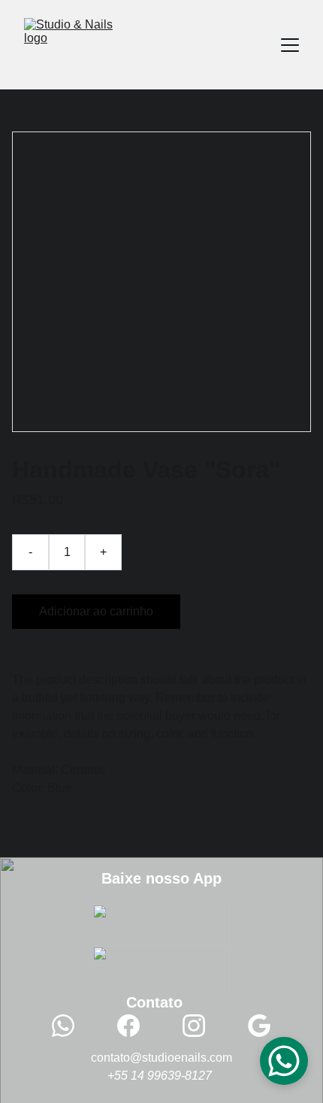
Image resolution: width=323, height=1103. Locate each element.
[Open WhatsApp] (284, 1061)
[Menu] (290, 45)
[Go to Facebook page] (136, 1025)
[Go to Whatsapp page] (70, 1025)
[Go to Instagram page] (201, 1025)
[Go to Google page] (259, 1025)
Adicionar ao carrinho (96, 611)
